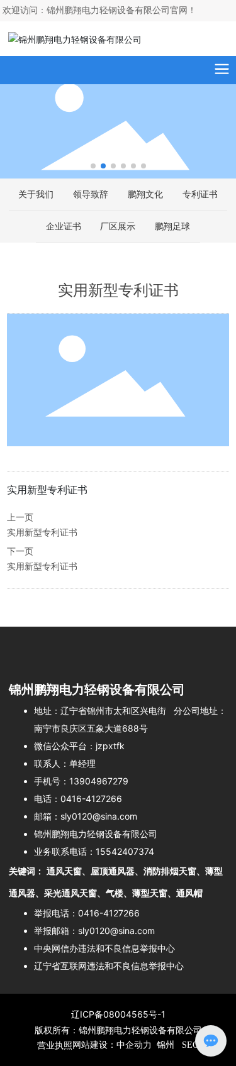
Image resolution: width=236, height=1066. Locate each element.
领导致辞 (90, 194)
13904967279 (98, 781)
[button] (93, 165)
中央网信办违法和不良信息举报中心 (104, 948)
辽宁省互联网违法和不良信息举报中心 (109, 965)
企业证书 (63, 226)
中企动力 (134, 1045)
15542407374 (125, 851)
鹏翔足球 (172, 226)
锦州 (165, 1045)
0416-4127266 (91, 798)
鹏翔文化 (145, 194)
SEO (189, 1045)
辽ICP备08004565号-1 (118, 1014)
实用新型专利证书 (42, 532)
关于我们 (35, 194)
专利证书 (200, 194)
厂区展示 (117, 226)
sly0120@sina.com (98, 816)
